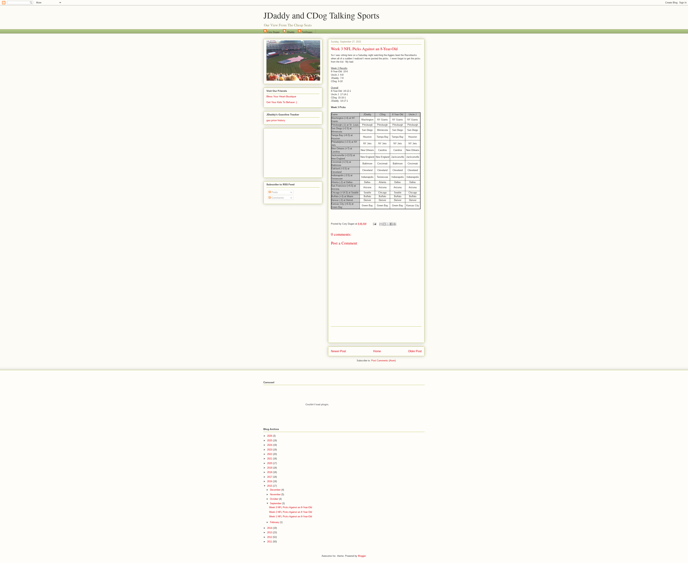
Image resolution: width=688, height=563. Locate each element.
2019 (270, 467)
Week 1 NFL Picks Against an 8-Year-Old (290, 516)
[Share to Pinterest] (394, 224)
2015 (270, 485)
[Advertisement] (376, 334)
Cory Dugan (273, 32)
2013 (270, 532)
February (275, 522)
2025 (270, 440)
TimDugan (307, 32)
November (275, 494)
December (275, 489)
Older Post (415, 351)
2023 (270, 449)
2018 (270, 472)
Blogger (362, 556)
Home (377, 351)
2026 (270, 435)
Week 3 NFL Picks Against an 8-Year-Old (290, 507)
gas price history (275, 120)
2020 (270, 463)
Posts (274, 192)
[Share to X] (388, 224)
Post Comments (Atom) (383, 360)
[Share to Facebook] (391, 224)
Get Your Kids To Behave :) (281, 102)
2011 (270, 541)
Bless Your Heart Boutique (281, 96)
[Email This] (381, 224)
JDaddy (291, 32)
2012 (270, 537)
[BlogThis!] (384, 224)
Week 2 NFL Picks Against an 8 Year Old (290, 512)
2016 (270, 481)
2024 (270, 445)
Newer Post (338, 351)
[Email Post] (374, 223)
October (274, 499)
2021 (270, 458)
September (276, 503)
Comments (277, 197)
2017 (270, 477)
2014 (270, 528)
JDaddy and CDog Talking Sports (321, 15)
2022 (270, 454)
